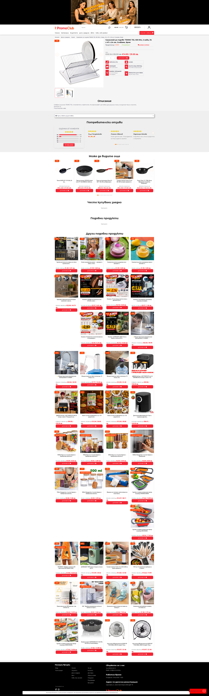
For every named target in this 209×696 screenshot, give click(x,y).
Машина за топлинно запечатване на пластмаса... (117, 493)
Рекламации (91, 680)
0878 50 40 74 (112, 668)
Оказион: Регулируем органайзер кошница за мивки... (142, 300)
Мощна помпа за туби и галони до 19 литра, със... (92, 377)
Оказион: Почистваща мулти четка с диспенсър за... (117, 299)
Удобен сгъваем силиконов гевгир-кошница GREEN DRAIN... (66, 644)
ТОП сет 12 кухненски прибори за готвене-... (142, 567)
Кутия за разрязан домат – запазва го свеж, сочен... (91, 263)
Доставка (90, 673)
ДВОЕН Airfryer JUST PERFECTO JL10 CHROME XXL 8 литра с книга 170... (142, 377)
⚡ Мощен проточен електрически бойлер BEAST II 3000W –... (142, 337)
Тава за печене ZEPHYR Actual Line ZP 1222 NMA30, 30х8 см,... (84, 181)
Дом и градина (84, 33)
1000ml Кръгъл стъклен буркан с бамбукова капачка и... (66, 455)
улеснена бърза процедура (115, 73)
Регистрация (59, 670)
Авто (92, 33)
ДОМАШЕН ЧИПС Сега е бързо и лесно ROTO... (92, 567)
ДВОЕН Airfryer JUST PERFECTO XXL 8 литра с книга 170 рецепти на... (66, 416)
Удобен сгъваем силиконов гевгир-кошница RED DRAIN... (142, 530)
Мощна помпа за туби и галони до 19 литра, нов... (117, 377)
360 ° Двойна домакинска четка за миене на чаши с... (91, 607)
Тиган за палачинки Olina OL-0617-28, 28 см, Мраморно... (104, 181)
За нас (90, 668)
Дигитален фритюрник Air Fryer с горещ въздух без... (142, 416)
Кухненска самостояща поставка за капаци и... (117, 607)
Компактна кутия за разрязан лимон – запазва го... (142, 263)
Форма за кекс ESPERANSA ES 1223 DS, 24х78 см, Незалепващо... (92, 642)
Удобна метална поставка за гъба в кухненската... (66, 263)
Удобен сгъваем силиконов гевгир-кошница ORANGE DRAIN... (142, 493)
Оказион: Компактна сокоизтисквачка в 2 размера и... (92, 337)
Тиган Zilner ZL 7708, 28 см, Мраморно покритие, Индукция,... (144, 182)
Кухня (73, 37)
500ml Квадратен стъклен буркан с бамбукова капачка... (92, 493)
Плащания (90, 678)
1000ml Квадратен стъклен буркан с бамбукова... (142, 455)
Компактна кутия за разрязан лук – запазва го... (117, 263)
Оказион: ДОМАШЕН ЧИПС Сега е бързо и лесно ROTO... (117, 337)
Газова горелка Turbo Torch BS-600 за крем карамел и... (124, 181)
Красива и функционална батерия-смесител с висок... (66, 300)
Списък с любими (146, 33)
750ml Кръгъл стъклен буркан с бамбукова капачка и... (92, 455)
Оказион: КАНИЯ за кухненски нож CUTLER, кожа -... (91, 300)
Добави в (122, 58)
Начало (57, 33)
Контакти (90, 670)
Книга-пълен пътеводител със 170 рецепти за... (91, 416)
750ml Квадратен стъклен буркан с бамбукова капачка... (66, 493)
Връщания (91, 682)
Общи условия (92, 675)
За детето (74, 33)
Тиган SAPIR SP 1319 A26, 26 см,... (64, 181)
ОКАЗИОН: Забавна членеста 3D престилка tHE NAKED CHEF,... (66, 567)
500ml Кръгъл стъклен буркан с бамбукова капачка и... (117, 455)
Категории (65, 33)
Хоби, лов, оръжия (101, 33)
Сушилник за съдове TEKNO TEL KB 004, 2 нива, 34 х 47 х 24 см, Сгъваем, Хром (99, 37)
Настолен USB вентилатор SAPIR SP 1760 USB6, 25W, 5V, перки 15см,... (117, 644)
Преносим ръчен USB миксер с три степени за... (66, 607)
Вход (56, 668)
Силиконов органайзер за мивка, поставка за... (142, 607)
